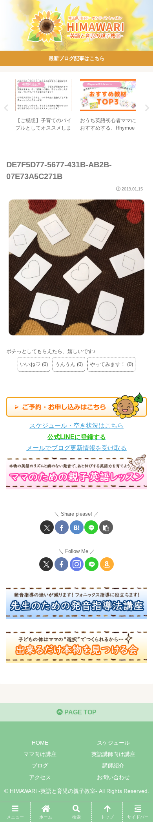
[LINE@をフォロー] (91, 564)
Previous (6, 108)
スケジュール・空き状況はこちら (76, 425)
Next (147, 108)
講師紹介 (113, 765)
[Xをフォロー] (46, 564)
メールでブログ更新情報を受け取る (76, 448)
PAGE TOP (80, 712)
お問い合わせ (113, 777)
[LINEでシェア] (91, 527)
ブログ (40, 765)
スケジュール (113, 743)
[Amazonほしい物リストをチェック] (107, 564)
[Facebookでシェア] (62, 527)
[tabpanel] (43, 106)
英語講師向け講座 (113, 754)
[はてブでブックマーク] (77, 527)
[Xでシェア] (47, 527)
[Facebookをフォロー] (61, 564)
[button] (106, 527)
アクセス (40, 777)
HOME (40, 743)
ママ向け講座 (40, 754)
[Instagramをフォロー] (77, 564)
